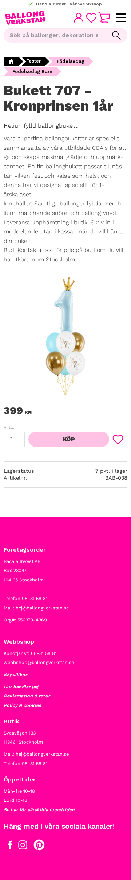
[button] (121, 18)
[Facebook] (10, 847)
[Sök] (116, 35)
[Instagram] (22, 847)
